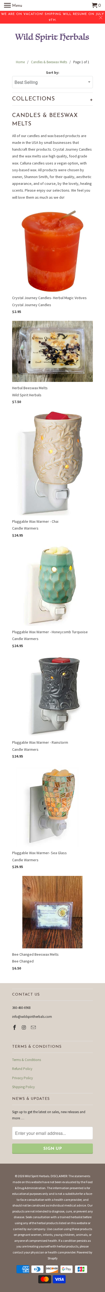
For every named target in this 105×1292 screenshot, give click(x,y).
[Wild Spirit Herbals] (52, 38)
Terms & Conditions (26, 1059)
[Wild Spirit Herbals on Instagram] (24, 1027)
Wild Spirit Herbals (37, 1176)
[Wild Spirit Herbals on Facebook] (15, 1027)
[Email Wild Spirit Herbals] (34, 1027)
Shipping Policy (23, 1087)
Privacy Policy (22, 1078)
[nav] (13, 5)
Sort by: (52, 72)
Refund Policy (22, 1068)
